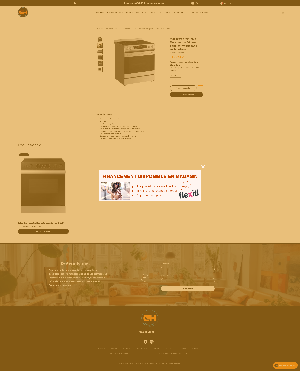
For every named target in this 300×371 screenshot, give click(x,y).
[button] (203, 167)
